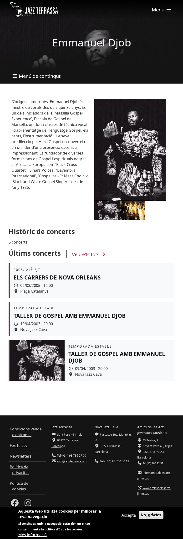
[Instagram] (28, 504)
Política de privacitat (19, 469)
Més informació (32, 534)
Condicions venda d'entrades (26, 431)
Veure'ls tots (86, 254)
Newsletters (20, 456)
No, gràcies (151, 515)
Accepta (129, 515)
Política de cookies (19, 486)
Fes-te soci (19, 445)
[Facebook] (15, 504)
